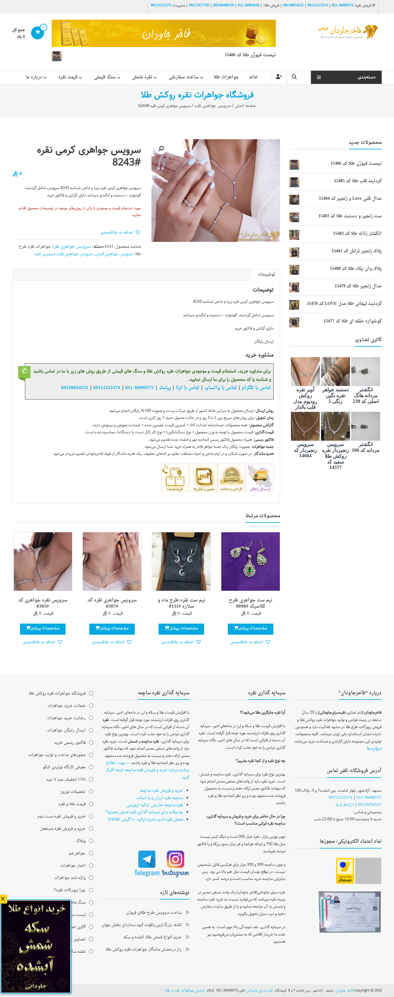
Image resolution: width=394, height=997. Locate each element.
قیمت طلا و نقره (72, 804)
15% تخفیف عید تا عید (66, 779)
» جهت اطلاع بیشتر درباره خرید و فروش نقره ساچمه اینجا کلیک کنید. (147, 770)
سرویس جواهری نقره (212, 106)
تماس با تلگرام (256, 388)
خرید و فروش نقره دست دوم (62, 816)
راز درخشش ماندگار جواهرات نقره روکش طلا (144, 949)
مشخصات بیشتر (253, 628)
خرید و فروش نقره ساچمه (161, 790)
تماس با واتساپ (220, 388)
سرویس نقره (44, 254)
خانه (253, 77)
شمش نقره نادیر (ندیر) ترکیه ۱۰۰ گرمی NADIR (145, 819)
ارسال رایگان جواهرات (66, 730)
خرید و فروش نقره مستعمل (63, 829)
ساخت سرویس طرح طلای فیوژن (154, 912)
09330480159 (223, 5)
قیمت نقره (68, 77)
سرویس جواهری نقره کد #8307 (112, 603)
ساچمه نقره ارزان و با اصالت (159, 798)
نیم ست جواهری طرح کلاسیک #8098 (250, 603)
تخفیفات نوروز (73, 792)
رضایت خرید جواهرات (66, 718)
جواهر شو (77, 853)
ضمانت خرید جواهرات (66, 706)
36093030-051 (248, 5)
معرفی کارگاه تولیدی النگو (64, 767)
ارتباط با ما (344, 805)
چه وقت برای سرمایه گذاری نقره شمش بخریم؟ (144, 812)
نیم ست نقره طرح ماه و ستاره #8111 (181, 603)
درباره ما (34, 77)
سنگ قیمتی (105, 77)
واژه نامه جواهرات (70, 878)
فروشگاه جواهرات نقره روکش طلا (57, 693)
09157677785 (199, 5)
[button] (161, 148)
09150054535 (293, 5)
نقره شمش (142, 77)
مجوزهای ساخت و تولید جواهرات (57, 755)
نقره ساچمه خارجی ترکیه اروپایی (155, 805)
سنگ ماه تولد (75, 902)
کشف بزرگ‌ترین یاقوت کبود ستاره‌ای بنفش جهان (142, 925)
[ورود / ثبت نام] (279, 77)
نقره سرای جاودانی (259, 990)
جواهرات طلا (226, 77)
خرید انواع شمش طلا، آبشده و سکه (152, 937)
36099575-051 (342, 5)
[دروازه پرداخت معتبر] (345, 871)
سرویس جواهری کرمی (114, 254)
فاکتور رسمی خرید (70, 743)
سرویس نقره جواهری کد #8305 (42, 603)
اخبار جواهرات (73, 865)
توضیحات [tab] (266, 274)
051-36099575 (368, 798)
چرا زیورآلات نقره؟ (70, 890)
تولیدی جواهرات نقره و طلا (185, 990)
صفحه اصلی (245, 106)
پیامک (165, 388)
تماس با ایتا (187, 388)
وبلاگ (81, 841)
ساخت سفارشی (184, 77)
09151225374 (318, 5)
